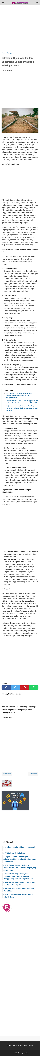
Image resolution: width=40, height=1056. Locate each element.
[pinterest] (24, 687)
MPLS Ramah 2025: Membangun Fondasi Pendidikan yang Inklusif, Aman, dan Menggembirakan (19, 395)
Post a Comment (7, 70)
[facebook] (6, 687)
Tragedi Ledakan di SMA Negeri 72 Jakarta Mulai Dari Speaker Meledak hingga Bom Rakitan (19, 859)
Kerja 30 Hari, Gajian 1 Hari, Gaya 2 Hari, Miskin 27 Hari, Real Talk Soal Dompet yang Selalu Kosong (19, 867)
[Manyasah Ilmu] (20, 2)
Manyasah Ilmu (24, 1053)
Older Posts (33, 774)
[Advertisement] (20, 29)
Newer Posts (7, 774)
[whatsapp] (33, 687)
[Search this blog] (37, 2)
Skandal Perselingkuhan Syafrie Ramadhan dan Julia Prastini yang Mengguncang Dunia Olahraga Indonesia (18, 876)
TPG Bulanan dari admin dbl (15, 853)
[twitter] (15, 687)
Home (9, 1045)
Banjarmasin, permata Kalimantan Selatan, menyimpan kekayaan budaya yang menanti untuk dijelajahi (22, 408)
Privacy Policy (28, 1045)
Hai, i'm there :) (17, 1045)
